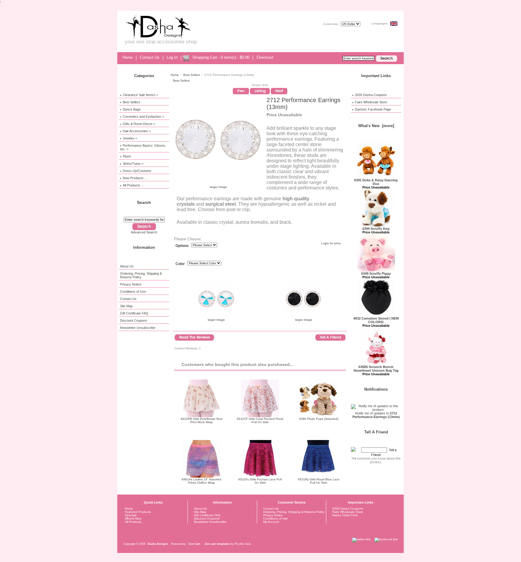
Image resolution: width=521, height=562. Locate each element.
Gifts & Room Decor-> (139, 124)
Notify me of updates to (376, 415)
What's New (133, 518)
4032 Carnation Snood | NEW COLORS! (376, 320)
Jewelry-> (130, 138)
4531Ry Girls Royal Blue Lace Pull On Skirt (318, 481)
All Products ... (133, 185)
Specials (131, 515)
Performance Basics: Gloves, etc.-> (143, 147)
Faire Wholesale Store (371, 102)
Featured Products (138, 512)
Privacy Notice (130, 284)
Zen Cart (194, 543)
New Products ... (135, 178)
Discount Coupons (133, 320)
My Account (271, 521)
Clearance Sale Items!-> (140, 95)
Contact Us (149, 57)
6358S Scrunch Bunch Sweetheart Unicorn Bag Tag (376, 368)
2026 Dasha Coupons (371, 95)
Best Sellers (191, 74)
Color (180, 264)
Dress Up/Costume (137, 171)
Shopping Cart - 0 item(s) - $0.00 (220, 57)
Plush (127, 156)
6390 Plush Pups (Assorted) (318, 418)
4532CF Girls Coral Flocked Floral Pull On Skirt (260, 420)
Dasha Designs (158, 543)
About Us (127, 266)
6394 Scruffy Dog (376, 228)
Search (144, 202)
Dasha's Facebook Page (373, 109)
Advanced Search (144, 232)
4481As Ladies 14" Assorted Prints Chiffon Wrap (201, 481)
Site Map (126, 306)
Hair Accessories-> (137, 131)
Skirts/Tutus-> (133, 163)
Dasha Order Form (345, 515)
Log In (172, 57)
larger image (216, 319)
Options (182, 246)
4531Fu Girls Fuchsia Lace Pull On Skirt (260, 481)
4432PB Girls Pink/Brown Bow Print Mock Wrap (202, 420)
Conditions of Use (133, 291)
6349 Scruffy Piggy (376, 273)
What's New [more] (376, 125)
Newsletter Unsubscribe (137, 327)
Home (127, 57)
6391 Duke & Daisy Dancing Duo (376, 182)
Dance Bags (132, 109)
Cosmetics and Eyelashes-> (143, 116)
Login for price (331, 243)
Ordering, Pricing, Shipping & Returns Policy (141, 275)
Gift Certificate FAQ (134, 313)
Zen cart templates (217, 543)
